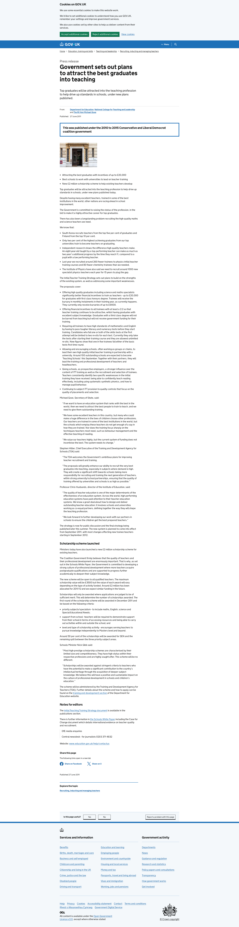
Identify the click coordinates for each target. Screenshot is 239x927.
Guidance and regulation (154, 858)
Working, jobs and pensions (114, 886)
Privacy (71, 903)
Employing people (110, 852)
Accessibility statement (100, 903)
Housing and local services (114, 864)
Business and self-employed (74, 858)
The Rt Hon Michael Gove (85, 112)
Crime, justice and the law (73, 875)
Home (62, 51)
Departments (148, 847)
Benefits (64, 847)
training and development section (90, 693)
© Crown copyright (169, 919)
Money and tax (108, 869)
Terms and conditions (135, 903)
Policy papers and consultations (158, 869)
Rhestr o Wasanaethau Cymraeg (76, 907)
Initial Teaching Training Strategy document (85, 710)
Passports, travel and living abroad (118, 875)
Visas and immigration (112, 881)
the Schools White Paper (102, 719)
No (107, 817)
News (145, 852)
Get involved (148, 886)
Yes (92, 817)
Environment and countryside (116, 858)
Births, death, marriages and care (77, 852)
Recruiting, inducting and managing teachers (139, 51)
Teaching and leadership (106, 51)
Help (62, 903)
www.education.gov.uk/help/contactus (89, 743)
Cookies (81, 903)
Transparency (149, 875)
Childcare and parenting (72, 864)
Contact (118, 903)
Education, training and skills (80, 51)
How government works (154, 881)
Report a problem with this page (160, 817)
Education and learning (112, 847)
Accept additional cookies (74, 34)
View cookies (128, 34)
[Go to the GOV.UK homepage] (70, 44)
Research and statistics (154, 864)
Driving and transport (70, 886)
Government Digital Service (108, 907)
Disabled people (68, 881)
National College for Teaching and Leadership (114, 109)
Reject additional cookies (105, 34)
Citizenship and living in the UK (75, 869)
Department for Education (82, 109)
